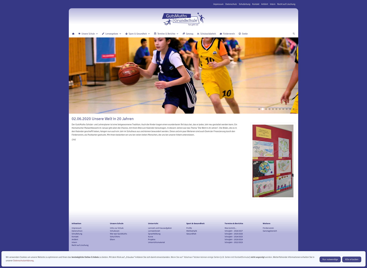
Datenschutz (231, 4)
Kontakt (255, 4)
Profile (189, 228)
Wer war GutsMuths (118, 233)
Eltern (112, 239)
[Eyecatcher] (280, 109)
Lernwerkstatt (154, 231)
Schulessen (114, 231)
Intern (272, 4)
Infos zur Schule (116, 228)
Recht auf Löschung (286, 4)
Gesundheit (191, 233)
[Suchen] (294, 33)
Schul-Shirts (115, 236)
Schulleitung (244, 4)
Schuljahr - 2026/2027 (234, 231)
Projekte (151, 239)
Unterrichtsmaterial (156, 242)
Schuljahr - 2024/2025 (234, 236)
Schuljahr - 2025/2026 (234, 233)
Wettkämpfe (191, 231)
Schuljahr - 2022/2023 (234, 242)
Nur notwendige (330, 259)
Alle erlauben (351, 259)
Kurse (150, 236)
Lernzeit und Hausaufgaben (160, 228)
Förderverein (268, 228)
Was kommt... (230, 228)
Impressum (218, 4)
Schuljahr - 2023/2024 (234, 239)
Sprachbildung (154, 233)
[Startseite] (73, 33)
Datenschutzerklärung (23, 260)
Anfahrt (264, 4)
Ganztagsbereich (270, 231)
